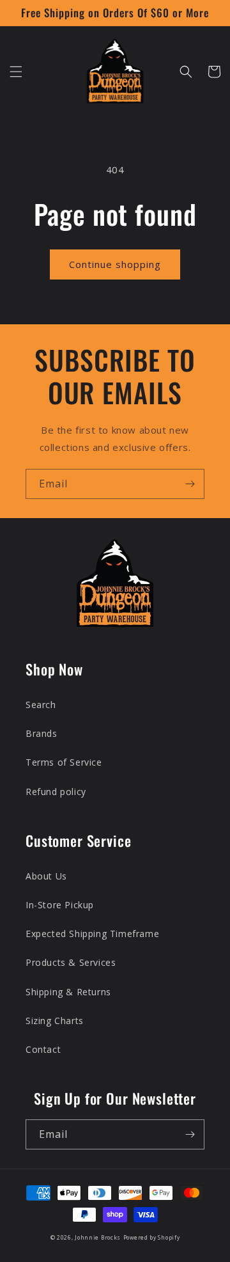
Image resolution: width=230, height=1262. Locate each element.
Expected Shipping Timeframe (92, 933)
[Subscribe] (190, 484)
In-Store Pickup (60, 905)
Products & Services (71, 962)
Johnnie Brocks (98, 1237)
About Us (46, 876)
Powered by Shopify (151, 1237)
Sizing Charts (55, 1020)
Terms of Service (64, 762)
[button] (16, 72)
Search (41, 704)
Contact (43, 1049)
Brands (41, 733)
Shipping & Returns (68, 992)
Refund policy (56, 791)
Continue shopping (115, 264)
